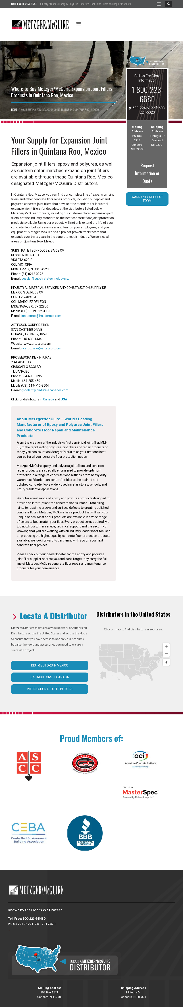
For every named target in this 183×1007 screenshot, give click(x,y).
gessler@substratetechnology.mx (45, 278)
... (9, 929)
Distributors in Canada (50, 677)
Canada (48, 399)
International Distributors (50, 689)
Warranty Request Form (147, 199)
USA (64, 399)
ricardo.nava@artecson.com (41, 348)
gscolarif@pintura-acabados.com (45, 390)
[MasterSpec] (140, 792)
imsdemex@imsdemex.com (41, 316)
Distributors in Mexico (49, 665)
